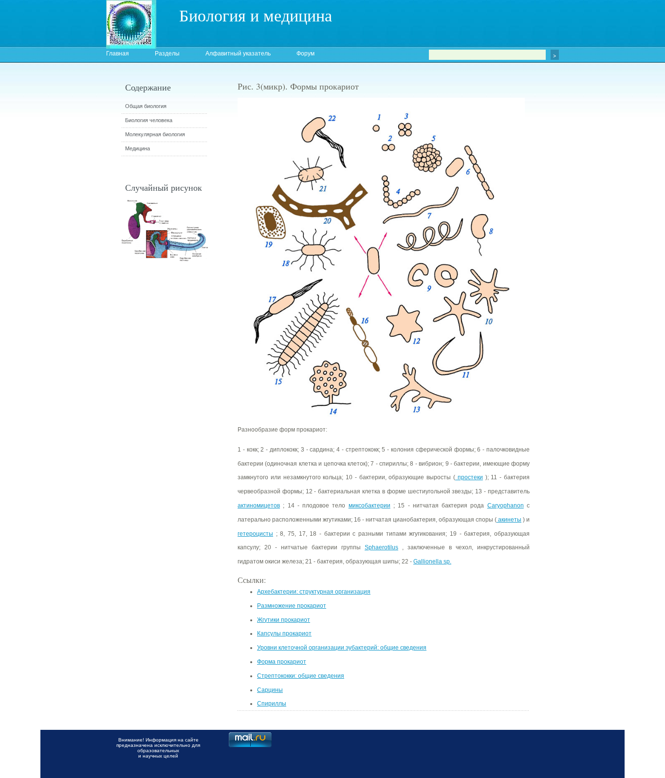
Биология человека (148, 120)
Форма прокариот (281, 661)
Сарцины (270, 690)
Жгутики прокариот (283, 619)
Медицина (137, 148)
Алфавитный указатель (238, 53)
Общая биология (145, 106)
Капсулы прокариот (284, 633)
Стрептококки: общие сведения (300, 675)
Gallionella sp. (432, 561)
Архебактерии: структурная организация (313, 591)
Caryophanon (505, 505)
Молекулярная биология (155, 134)
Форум (305, 53)
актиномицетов (259, 505)
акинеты (509, 519)
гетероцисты (255, 533)
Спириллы (271, 703)
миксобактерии (369, 505)
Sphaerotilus (381, 547)
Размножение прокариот (291, 605)
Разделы (167, 53)
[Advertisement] (583, 255)
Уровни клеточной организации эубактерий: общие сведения (341, 647)
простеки (469, 477)
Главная (117, 53)
